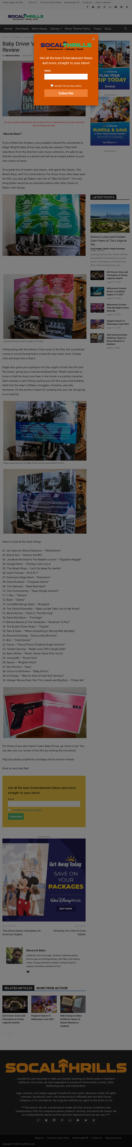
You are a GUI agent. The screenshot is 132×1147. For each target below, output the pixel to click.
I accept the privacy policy (67, 85)
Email (47, 70)
